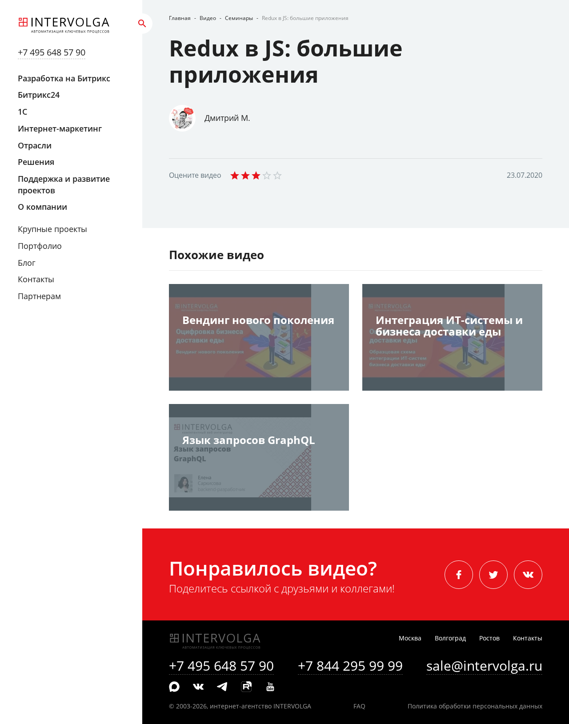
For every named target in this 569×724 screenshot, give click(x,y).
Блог (27, 262)
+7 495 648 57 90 (51, 52)
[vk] (528, 574)
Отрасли (35, 145)
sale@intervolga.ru (484, 665)
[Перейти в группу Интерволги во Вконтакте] (198, 687)
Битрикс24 (39, 94)
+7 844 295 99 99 (350, 665)
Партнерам (39, 296)
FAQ (359, 706)
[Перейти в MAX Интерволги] (174, 687)
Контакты (36, 279)
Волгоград (450, 638)
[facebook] (459, 574)
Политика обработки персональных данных (475, 706)
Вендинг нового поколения (258, 320)
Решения (36, 161)
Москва (410, 638)
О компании (42, 206)
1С (22, 111)
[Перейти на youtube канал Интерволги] (270, 687)
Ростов (489, 638)
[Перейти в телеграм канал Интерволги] (222, 687)
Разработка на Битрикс (64, 78)
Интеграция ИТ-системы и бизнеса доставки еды (449, 326)
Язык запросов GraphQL (248, 440)
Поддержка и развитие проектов (64, 184)
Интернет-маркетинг (60, 128)
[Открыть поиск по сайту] (142, 23)
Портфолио (40, 245)
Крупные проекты (52, 229)
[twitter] (493, 574)
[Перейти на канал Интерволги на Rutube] (246, 687)
